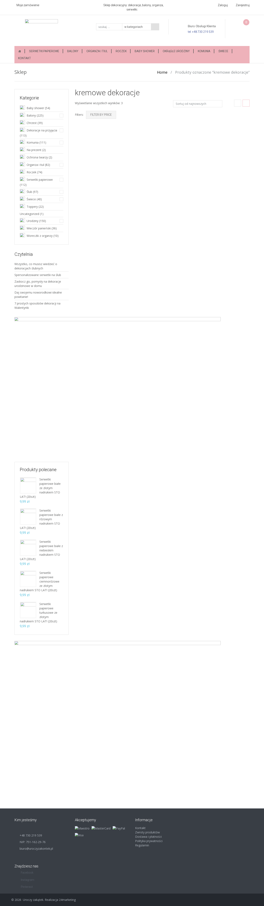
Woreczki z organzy (40, 236)
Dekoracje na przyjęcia (42, 130)
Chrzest (32, 123)
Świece (223, 51)
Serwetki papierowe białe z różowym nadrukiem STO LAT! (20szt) (41, 519)
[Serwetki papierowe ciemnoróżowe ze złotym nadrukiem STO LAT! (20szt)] (28, 578)
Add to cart (118, 180)
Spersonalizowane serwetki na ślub (37, 275)
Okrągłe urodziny (176, 51)
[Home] (19, 51)
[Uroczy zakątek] (41, 30)
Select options (238, 180)
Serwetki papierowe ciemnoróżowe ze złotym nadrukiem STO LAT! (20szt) (39, 581)
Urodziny (32, 221)
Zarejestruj (243, 5)
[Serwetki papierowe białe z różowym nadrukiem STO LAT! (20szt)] (28, 516)
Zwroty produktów (147, 832)
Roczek (121, 51)
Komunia (204, 51)
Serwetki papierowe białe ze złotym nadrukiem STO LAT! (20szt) (40, 488)
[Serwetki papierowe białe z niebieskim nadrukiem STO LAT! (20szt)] (28, 547)
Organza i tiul (97, 51)
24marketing (67, 900)
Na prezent (34, 150)
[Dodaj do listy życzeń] (81, 141)
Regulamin (142, 845)
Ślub (29, 192)
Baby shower (145, 51)
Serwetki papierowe (44, 51)
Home (162, 72)
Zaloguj (223, 5)
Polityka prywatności (149, 841)
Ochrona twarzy (37, 157)
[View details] (101, 152)
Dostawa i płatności (148, 837)
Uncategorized (29, 214)
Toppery (32, 207)
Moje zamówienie (27, 5)
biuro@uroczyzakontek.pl (36, 849)
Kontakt (24, 58)
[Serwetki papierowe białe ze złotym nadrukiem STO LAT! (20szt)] (28, 485)
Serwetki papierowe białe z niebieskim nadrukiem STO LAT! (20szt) (41, 550)
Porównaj (81, 135)
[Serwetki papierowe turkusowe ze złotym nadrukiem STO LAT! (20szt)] (28, 610)
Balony (72, 51)
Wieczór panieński (39, 228)
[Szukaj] (155, 26)
